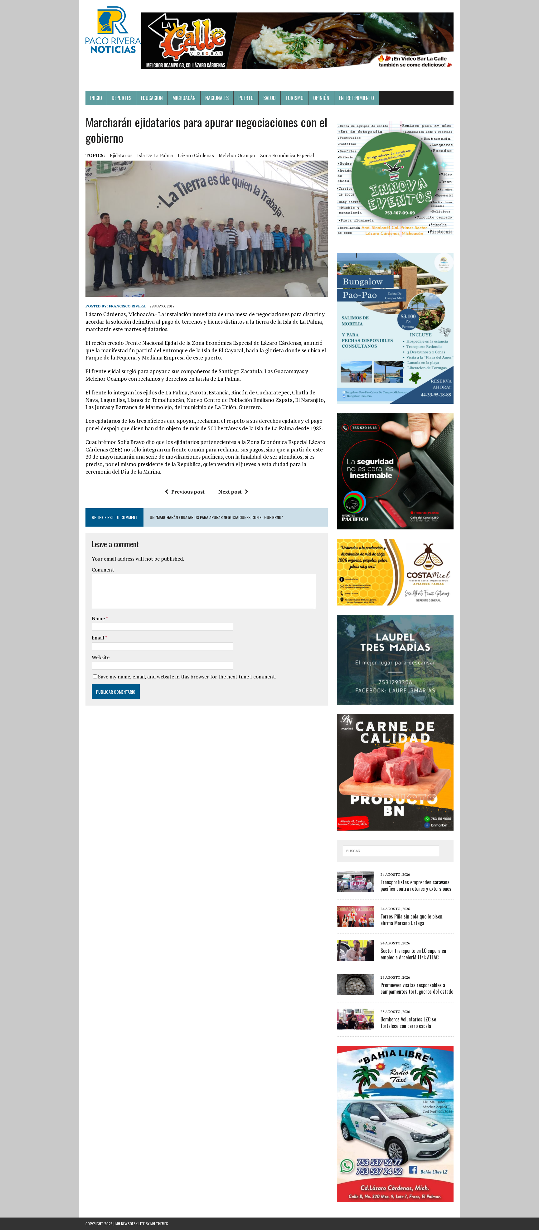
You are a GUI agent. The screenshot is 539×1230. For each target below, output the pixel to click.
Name (99, 618)
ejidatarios (121, 155)
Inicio (96, 98)
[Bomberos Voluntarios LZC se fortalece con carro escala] (355, 1025)
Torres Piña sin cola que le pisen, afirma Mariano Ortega (412, 920)
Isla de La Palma (155, 155)
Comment (103, 569)
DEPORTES (121, 98)
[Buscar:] (391, 850)
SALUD (269, 98)
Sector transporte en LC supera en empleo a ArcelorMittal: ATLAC (413, 954)
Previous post (188, 491)
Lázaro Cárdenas (196, 155)
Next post (230, 491)
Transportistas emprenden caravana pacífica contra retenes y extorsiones (416, 885)
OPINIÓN (321, 98)
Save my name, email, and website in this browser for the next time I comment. (187, 676)
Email (98, 637)
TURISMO (294, 98)
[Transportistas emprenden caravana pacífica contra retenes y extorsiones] (355, 888)
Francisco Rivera (127, 306)
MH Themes (159, 1223)
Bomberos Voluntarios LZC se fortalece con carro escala (408, 1022)
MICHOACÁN (184, 98)
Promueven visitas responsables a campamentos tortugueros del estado (417, 988)
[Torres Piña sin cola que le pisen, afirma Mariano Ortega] (355, 922)
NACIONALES (217, 98)
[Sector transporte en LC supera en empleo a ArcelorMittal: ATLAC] (355, 956)
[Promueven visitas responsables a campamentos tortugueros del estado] (355, 990)
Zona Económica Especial (287, 155)
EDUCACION (152, 98)
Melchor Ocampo (237, 155)
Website (100, 657)
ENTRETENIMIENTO (356, 98)
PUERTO (246, 98)
